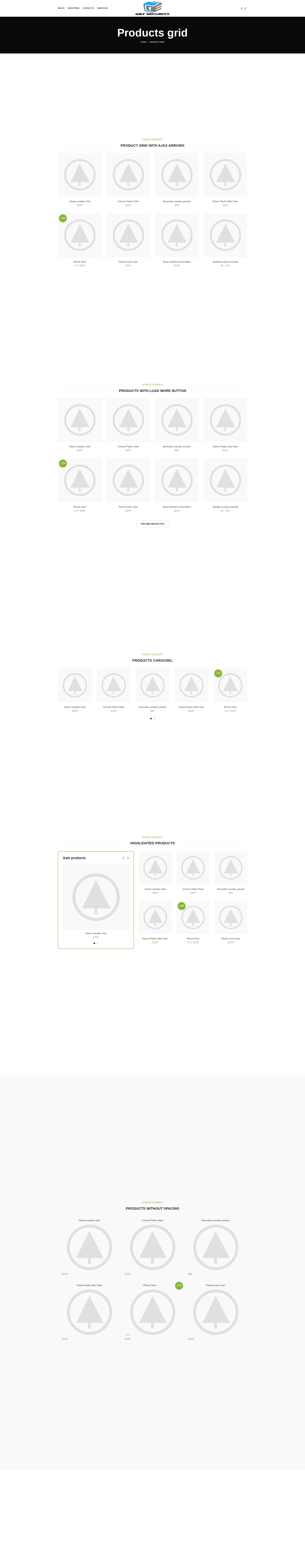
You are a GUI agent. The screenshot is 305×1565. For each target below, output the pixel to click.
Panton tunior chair (128, 261)
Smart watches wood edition (177, 261)
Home (143, 42)
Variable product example (225, 261)
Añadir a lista (89, 673)
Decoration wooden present (177, 201)
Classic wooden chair (79, 201)
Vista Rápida (89, 680)
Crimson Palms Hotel (128, 201)
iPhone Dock (79, 261)
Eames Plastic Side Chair (225, 201)
